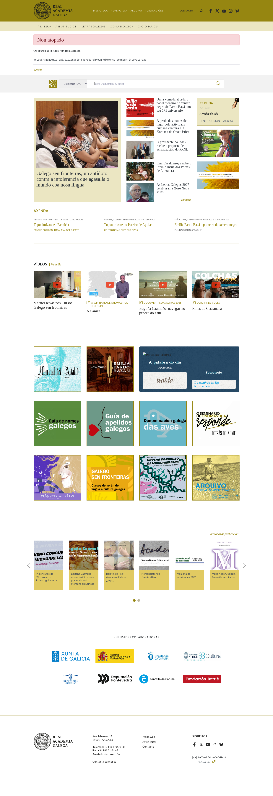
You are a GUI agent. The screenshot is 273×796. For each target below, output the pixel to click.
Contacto (186, 10)
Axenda (41, 211)
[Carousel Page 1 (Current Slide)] (134, 600)
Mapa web (148, 736)
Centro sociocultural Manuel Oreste (56, 230)
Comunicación (122, 26)
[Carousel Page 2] (138, 600)
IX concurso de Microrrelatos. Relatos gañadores (47, 577)
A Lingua (44, 26)
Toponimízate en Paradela (51, 225)
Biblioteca (100, 10)
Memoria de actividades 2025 (186, 575)
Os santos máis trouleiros (206, 384)
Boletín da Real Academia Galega (116, 575)
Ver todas (204, 108)
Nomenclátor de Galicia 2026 (151, 575)
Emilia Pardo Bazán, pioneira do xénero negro (206, 225)
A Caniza (93, 311)
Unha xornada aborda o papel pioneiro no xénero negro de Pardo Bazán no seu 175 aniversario (174, 105)
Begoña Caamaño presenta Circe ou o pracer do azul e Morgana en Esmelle (82, 578)
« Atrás (37, 69)
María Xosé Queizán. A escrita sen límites (223, 575)
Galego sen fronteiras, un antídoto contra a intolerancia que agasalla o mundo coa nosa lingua (72, 179)
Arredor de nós (209, 113)
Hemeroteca (119, 10)
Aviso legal (149, 741)
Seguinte (242, 565)
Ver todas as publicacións (224, 534)
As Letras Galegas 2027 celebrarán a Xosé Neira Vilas (173, 188)
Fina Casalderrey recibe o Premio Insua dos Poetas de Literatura (174, 167)
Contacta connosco (104, 761)
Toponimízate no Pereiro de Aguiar (128, 225)
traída (165, 380)
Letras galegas (93, 26)
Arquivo (136, 10)
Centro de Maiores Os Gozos (121, 230)
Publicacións (154, 10)
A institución (66, 26)
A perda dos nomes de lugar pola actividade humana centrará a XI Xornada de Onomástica (173, 126)
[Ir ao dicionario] (53, 84)
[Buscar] (201, 10)
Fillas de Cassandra (207, 308)
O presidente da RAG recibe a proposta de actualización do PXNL (172, 145)
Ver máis (186, 199)
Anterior (30, 565)
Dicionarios (148, 26)
